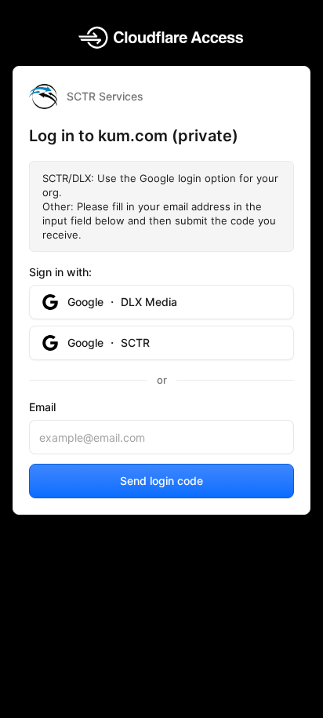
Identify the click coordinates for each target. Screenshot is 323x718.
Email (42, 407)
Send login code (161, 480)
